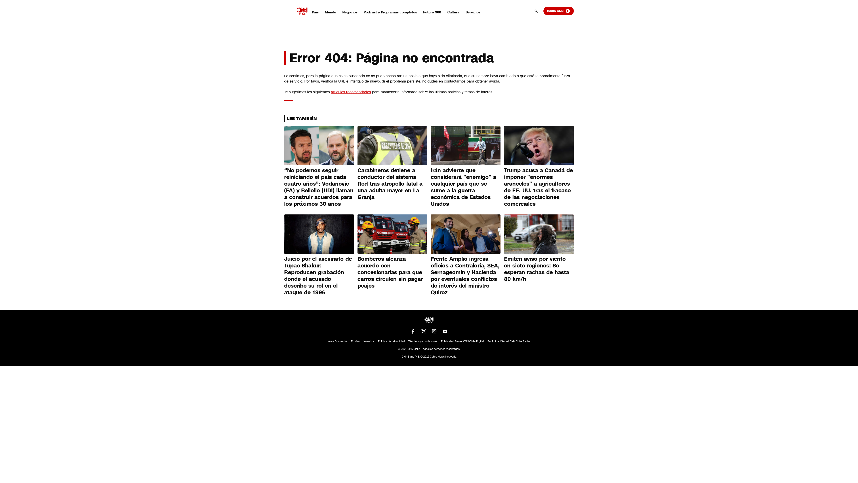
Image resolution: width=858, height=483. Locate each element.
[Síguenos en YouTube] (445, 331)
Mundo (330, 12)
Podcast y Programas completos (390, 12)
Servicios (473, 12)
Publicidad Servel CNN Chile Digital (462, 341)
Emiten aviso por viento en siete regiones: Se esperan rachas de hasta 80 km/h (536, 269)
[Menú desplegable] (289, 11)
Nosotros (369, 341)
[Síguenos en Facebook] (412, 331)
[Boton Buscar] (536, 11)
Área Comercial (337, 341)
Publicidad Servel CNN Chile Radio (509, 341)
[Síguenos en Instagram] (434, 331)
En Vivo (355, 341)
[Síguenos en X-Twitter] (423, 331)
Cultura (453, 12)
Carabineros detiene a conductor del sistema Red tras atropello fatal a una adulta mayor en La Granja (390, 184)
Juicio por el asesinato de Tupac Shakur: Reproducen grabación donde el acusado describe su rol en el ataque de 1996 (318, 275)
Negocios (350, 12)
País (315, 12)
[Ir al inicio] (302, 11)
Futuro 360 (432, 12)
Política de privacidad (391, 341)
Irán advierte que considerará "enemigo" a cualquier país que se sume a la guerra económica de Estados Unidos (463, 187)
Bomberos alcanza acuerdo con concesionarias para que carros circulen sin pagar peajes (390, 272)
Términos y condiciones (422, 341)
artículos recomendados (351, 92)
